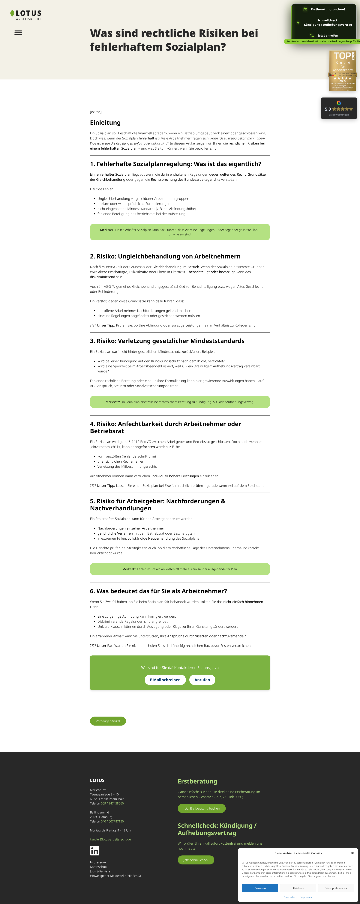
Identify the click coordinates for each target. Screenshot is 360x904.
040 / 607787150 (112, 821)
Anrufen (202, 679)
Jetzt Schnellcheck (196, 860)
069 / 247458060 (112, 803)
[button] (352, 853)
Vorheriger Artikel (108, 721)
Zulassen (260, 888)
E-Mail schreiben (165, 679)
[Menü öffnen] (18, 32)
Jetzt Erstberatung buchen (202, 808)
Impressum (307, 897)
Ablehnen (298, 888)
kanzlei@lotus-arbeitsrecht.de (110, 839)
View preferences (336, 888)
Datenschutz (290, 897)
